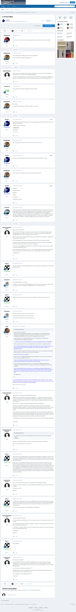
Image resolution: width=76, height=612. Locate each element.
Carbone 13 (7, 86)
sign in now (28, 590)
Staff (12, 9)
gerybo (8, 20)
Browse (3, 6)
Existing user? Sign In (63, 2)
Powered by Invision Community (38, 610)
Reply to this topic (48, 25)
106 (7, 96)
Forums (2, 9)
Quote (17, 45)
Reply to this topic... (12, 594)
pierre (6, 263)
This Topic (69, 6)
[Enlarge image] (43, 403)
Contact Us (41, 607)
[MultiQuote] (13, 46)
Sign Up (72, 2)
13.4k (7, 274)
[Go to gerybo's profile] (3, 20)
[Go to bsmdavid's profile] (7, 284)
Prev (5, 30)
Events (7, 9)
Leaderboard (14, 6)
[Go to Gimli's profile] (7, 330)
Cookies (46, 607)
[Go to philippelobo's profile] (7, 57)
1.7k (7, 63)
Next (22, 30)
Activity (8, 6)
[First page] (2, 31)
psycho (71, 23)
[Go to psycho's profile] (68, 25)
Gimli (6, 326)
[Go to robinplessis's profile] (7, 39)
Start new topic (38, 25)
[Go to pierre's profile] (7, 267)
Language (30, 607)
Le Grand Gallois (16, 127)
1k (7, 45)
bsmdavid (7, 279)
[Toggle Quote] (14, 329)
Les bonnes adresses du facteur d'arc (19, 21)
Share (43, 20)
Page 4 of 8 (29, 30)
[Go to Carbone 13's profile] (7, 90)
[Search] (73, 6)
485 (7, 217)
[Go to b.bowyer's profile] (7, 211)
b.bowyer (6, 207)
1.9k (7, 129)
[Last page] (25, 31)
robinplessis (7, 35)
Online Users (17, 9)
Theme (35, 607)
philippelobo (7, 53)
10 (7, 336)
